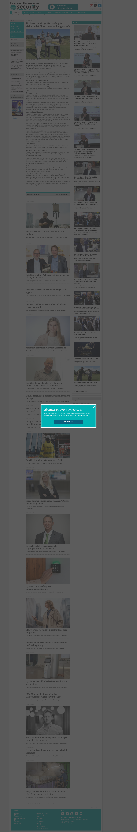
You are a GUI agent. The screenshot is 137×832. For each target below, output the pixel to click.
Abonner (68, 422)
